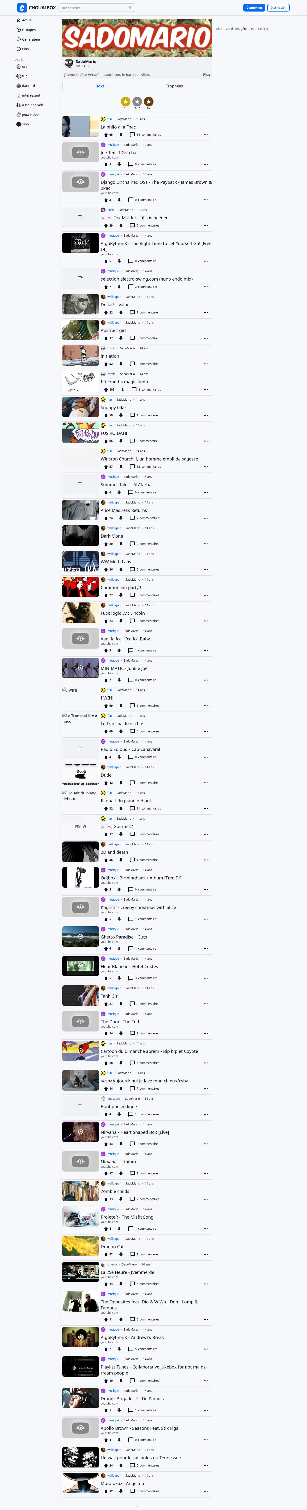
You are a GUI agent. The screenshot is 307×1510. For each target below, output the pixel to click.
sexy (25, 124)
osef (25, 66)
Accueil (28, 20)
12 (149, 467)
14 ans (147, 236)
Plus (25, 49)
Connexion (254, 8)
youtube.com (109, 158)
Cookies (263, 29)
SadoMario (124, 119)
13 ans (140, 119)
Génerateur (31, 39)
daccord (28, 85)
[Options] (206, 135)
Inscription (278, 8)
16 (149, 135)
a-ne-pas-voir (32, 105)
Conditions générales (240, 29)
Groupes (29, 29)
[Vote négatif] (121, 135)
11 (149, 808)
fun (25, 76)
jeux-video (30, 114)
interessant (31, 95)
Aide (219, 29)
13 (147, 1114)
